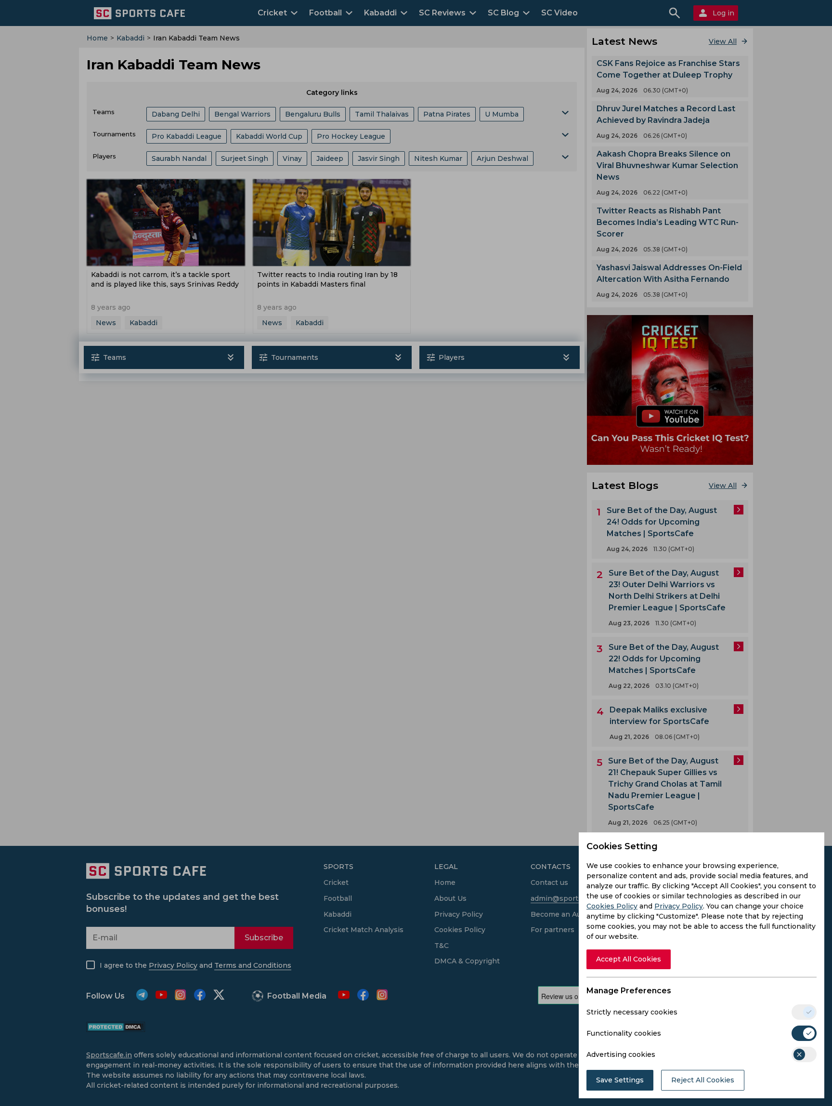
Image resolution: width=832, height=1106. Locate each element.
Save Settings (620, 1080)
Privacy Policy (678, 906)
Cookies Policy (611, 906)
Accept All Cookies (628, 959)
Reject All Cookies (702, 1080)
